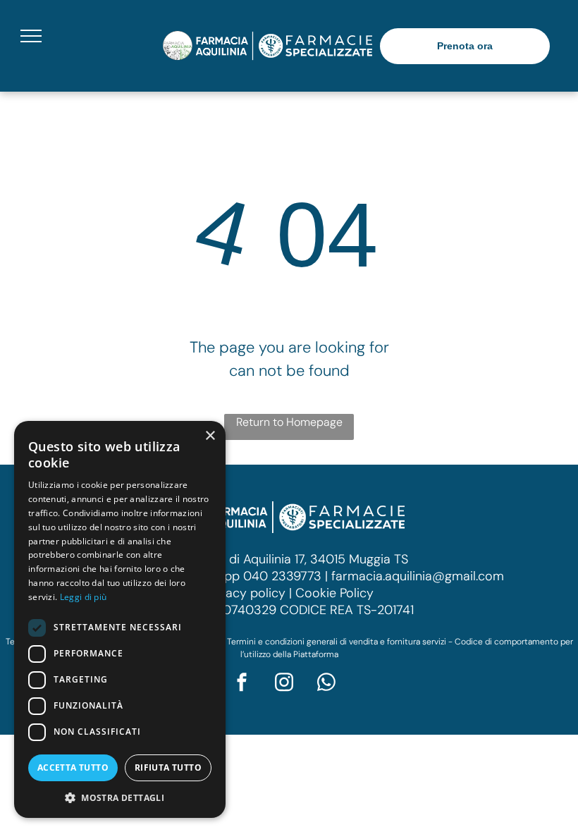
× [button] (209, 436)
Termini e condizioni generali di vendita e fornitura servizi (336, 641)
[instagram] (284, 683)
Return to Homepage (289, 422)
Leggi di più (83, 597)
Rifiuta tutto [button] (168, 767)
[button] (119, 797)
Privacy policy (244, 593)
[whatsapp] (326, 683)
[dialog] (120, 619)
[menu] (31, 36)
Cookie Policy (334, 593)
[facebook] (242, 683)
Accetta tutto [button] (73, 767)
